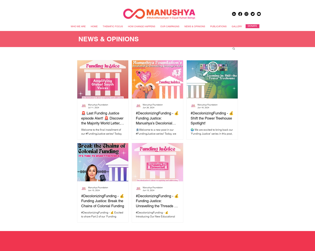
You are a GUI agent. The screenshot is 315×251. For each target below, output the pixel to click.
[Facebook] (240, 14)
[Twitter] (253, 14)
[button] (233, 48)
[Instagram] (246, 14)
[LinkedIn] (234, 14)
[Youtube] (259, 14)
